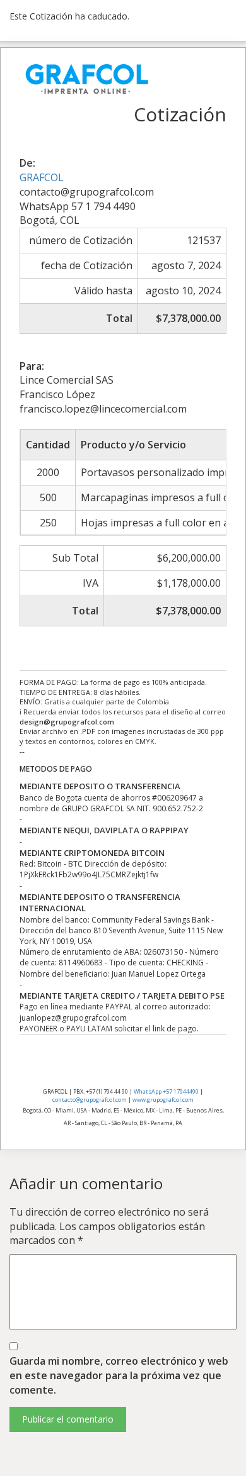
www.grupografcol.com (163, 1100)
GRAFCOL (42, 177)
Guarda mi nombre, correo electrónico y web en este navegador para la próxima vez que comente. (118, 1375)
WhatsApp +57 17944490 (166, 1091)
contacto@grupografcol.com (89, 1100)
